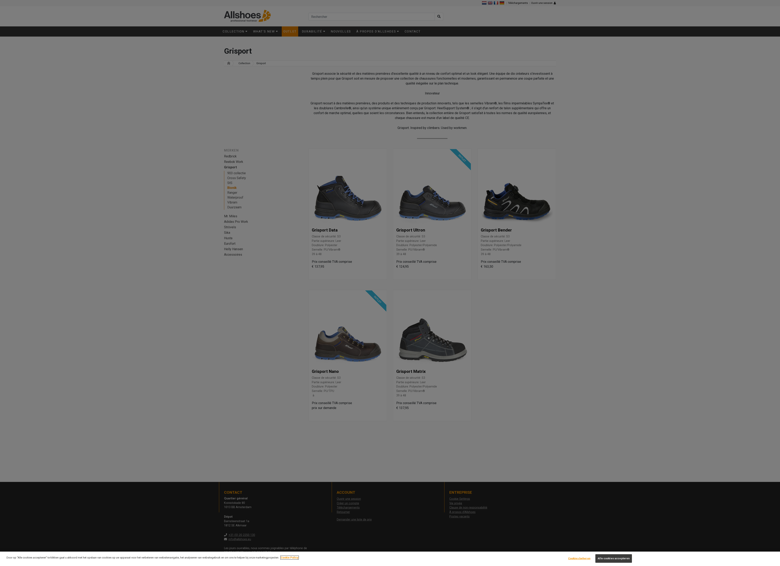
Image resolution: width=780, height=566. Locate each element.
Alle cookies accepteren (614, 558)
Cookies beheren (579, 558)
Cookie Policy (289, 557)
